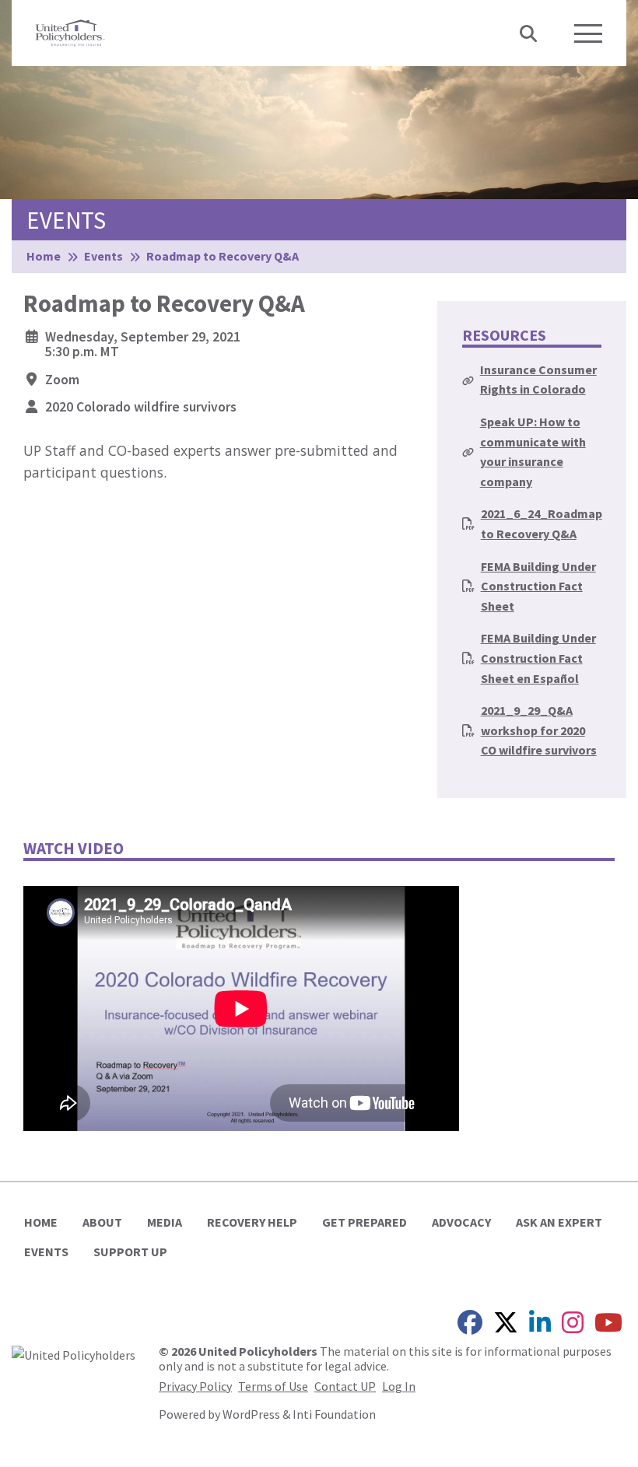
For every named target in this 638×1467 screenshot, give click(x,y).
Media (164, 1222)
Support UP (130, 1251)
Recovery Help (252, 1222)
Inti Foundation (334, 1414)
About (102, 1222)
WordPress (251, 1414)
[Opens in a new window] (73, 1353)
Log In (398, 1386)
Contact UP (345, 1386)
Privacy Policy (195, 1386)
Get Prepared (364, 1222)
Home (41, 1222)
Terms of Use (273, 1386)
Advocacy (461, 1222)
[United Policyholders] (70, 31)
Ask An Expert (559, 1222)
